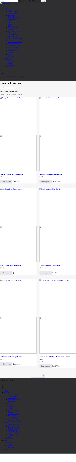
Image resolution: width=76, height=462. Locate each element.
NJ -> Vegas (12, 415)
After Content (12, 396)
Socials (6, 440)
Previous (35, 376)
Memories (11, 407)
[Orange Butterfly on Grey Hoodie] (57, 134)
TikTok (10, 446)
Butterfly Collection (14, 428)
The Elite (11, 405)
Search (43, 1)
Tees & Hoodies (11, 94)
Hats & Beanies (13, 433)
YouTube (11, 447)
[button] (0, 452)
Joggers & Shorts (13, 431)
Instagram (11, 444)
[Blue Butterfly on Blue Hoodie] (57, 225)
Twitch (10, 442)
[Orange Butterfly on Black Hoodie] (18, 134)
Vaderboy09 (12, 398)
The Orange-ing (13, 410)
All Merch (11, 435)
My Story (7, 392)
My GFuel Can (12, 419)
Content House (12, 417)
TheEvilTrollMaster (14, 399)
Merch (6, 422)
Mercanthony (12, 401)
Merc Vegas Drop (13, 426)
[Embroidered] (57, 316)
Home (2, 94)
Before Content (13, 394)
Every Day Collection (15, 424)
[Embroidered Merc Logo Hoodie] (18, 316)
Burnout (10, 412)
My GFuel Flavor (13, 414)
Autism (10, 408)
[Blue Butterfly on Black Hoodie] (18, 225)
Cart (9, 437)
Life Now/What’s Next (15, 421)
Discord (10, 449)
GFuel (10, 403)
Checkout (11, 438)
